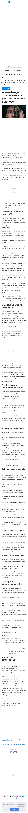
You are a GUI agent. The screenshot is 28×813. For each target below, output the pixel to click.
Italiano (17, 798)
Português (23, 798)
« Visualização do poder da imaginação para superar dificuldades (12, 739)
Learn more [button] (21, 806)
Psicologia (6, 88)
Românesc (14, 801)
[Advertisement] (14, 20)
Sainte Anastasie (15, 2)
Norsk (11, 798)
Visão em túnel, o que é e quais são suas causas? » (14, 745)
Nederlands (21, 796)
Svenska (5, 798)
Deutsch (14, 796)
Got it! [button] (14, 809)
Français (7, 796)
